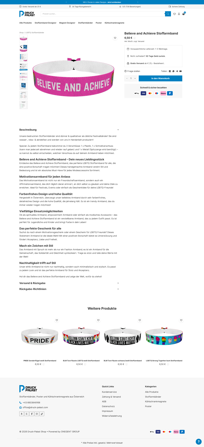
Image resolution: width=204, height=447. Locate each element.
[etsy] (26, 414)
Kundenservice (109, 392)
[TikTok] (42, 414)
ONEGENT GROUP (70, 431)
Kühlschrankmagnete (114, 23)
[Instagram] (37, 414)
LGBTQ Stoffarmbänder (34, 33)
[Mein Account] (179, 14)
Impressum (107, 411)
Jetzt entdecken (114, 2)
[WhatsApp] (173, 71)
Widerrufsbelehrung (112, 416)
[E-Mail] (180, 71)
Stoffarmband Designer (45, 23)
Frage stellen (133, 71)
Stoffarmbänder (85, 23)
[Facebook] (170, 71)
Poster (99, 23)
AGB (104, 401)
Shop (21, 33)
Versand (141, 41)
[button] (69, 130)
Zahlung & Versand (111, 397)
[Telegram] (177, 71)
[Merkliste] (174, 14)
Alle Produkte (25, 23)
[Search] (168, 13)
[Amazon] (21, 414)
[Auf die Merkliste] (115, 38)
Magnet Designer (67, 23)
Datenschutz (108, 406)
